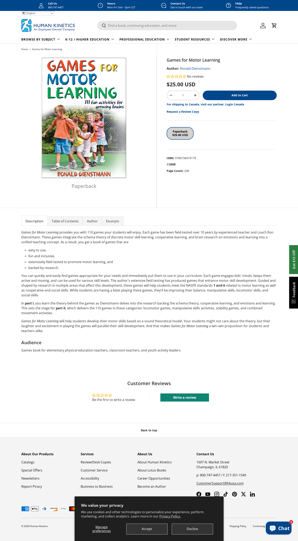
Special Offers (31, 470)
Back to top (149, 430)
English (30, 13)
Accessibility (90, 478)
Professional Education (142, 39)
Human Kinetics (39, 526)
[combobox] (167, 25)
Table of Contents (65, 221)
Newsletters (30, 478)
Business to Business (97, 486)
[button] (177, 76)
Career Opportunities (153, 478)
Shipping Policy (237, 526)
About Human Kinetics (154, 462)
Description (34, 221)
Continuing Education (265, 526)
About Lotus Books (151, 470)
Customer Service (94, 470)
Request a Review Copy (183, 112)
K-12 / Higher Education (87, 39)
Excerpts (112, 221)
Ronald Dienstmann (195, 68)
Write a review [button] (184, 397)
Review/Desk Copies (96, 462)
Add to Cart (240, 95)
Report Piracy (31, 486)
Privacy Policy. (170, 516)
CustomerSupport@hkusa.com (220, 483)
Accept (147, 529)
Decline (192, 529)
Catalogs (27, 462)
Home (24, 49)
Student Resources (192, 39)
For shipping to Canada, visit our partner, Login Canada (205, 104)
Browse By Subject (38, 39)
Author (92, 221)
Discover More (233, 39)
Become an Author (151, 486)
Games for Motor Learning (47, 49)
